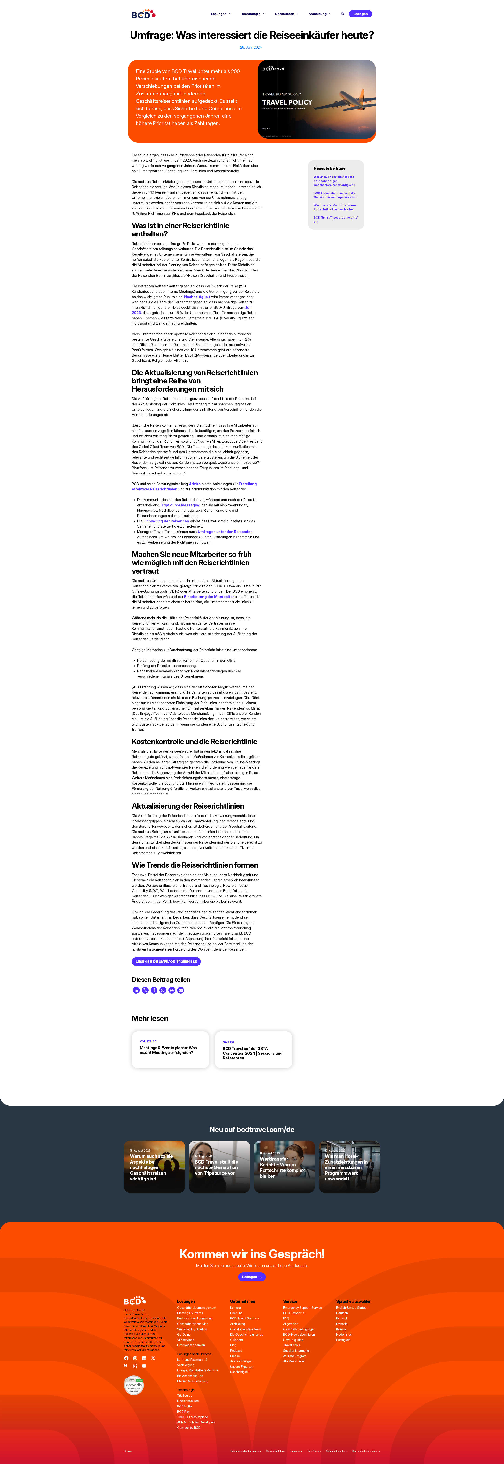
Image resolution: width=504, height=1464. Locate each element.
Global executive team (245, 1329)
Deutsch (342, 1313)
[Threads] (135, 1366)
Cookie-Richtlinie (275, 1450)
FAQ (286, 1318)
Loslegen (360, 14)
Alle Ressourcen (294, 1361)
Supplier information (296, 1351)
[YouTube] (144, 1366)
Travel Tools (291, 1345)
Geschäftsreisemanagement (196, 1308)
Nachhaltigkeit (197, 297)
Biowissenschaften (190, 1376)
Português (343, 1340)
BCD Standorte (293, 1313)
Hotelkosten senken (191, 1345)
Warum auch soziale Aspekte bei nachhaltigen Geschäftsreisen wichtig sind (334, 181)
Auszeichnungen (241, 1361)
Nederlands (344, 1334)
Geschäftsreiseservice (192, 1324)
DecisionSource (188, 1401)
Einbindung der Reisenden (166, 521)
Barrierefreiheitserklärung (366, 1450)
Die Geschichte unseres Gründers (246, 1337)
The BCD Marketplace (192, 1417)
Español (341, 1318)
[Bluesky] (126, 1366)
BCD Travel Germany (244, 1318)
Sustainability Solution (192, 1329)
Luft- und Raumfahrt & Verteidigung (192, 1362)
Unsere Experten (241, 1367)
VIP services (185, 1340)
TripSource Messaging (180, 505)
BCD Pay (183, 1412)
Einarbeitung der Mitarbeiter (209, 597)
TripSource (184, 1395)
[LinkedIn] (144, 1358)
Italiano (341, 1329)
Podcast (236, 1351)
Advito (195, 484)
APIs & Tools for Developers (196, 1422)
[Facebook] (126, 1358)
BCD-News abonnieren (299, 1334)
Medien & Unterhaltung (192, 1381)
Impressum (296, 1450)
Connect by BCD (189, 1428)
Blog (233, 1345)
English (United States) (351, 1308)
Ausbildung (237, 1324)
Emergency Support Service (302, 1308)
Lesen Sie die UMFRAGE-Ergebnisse (166, 962)
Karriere (235, 1308)
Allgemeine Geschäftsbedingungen (299, 1326)
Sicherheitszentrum (336, 1450)
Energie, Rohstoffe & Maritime (197, 1370)
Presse (235, 1356)
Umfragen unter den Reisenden (225, 532)
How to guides (293, 1340)
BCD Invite (184, 1406)
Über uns (236, 1313)
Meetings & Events (190, 1313)
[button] (342, 14)
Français (341, 1324)
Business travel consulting (195, 1318)
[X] (153, 1358)
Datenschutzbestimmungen (246, 1450)
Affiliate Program (294, 1356)
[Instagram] (135, 1358)
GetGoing (184, 1334)
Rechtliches (314, 1450)
